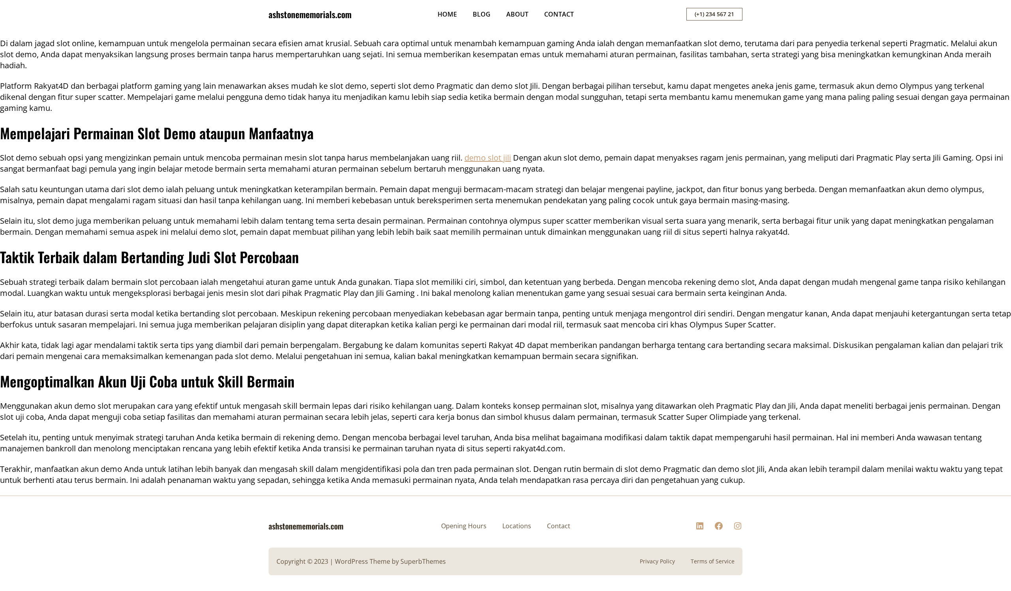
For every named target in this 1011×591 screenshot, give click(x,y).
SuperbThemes (423, 561)
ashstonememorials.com (310, 14)
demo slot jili (487, 157)
